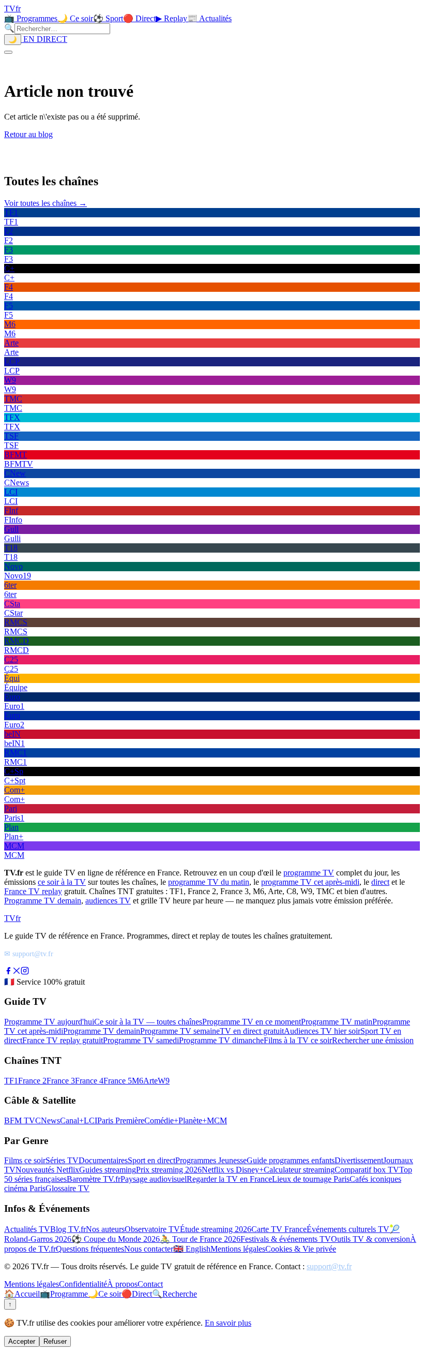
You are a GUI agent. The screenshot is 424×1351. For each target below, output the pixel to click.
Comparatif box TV (367, 1169)
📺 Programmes (30, 18)
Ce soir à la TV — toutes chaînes (148, 1021)
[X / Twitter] (16, 972)
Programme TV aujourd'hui (49, 1021)
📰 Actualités (209, 18)
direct (380, 882)
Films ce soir (25, 1160)
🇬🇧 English (191, 1248)
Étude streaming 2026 (215, 1229)
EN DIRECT (44, 39)
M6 (137, 1080)
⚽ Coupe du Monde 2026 (115, 1239)
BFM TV (19, 1120)
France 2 (32, 1080)
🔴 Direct (139, 18)
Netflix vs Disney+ (233, 1169)
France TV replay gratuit (62, 1040)
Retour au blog (28, 134)
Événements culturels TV (348, 1229)
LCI (90, 1120)
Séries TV (62, 1160)
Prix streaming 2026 (169, 1169)
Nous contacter (148, 1248)
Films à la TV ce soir (298, 1040)
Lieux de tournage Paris (311, 1179)
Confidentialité (83, 1284)
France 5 (117, 1080)
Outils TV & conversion (370, 1239)
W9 (164, 1080)
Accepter (21, 1341)
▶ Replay (171, 18)
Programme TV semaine (180, 1031)
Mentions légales (237, 1248)
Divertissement (359, 1160)
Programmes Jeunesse (211, 1160)
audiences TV (108, 900)
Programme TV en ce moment (251, 1021)
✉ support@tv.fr (28, 953)
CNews (47, 1120)
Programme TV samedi (141, 1040)
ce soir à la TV (62, 882)
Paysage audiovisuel (153, 1179)
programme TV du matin (208, 882)
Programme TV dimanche (221, 1040)
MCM (217, 1120)
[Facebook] (8, 972)
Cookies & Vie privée (300, 1248)
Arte (150, 1080)
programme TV (308, 872)
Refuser (55, 1341)
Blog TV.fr (68, 1229)
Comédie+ (161, 1120)
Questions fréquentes (90, 1248)
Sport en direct (151, 1160)
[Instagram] (25, 972)
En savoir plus (228, 1322)
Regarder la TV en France (229, 1179)
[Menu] (8, 52)
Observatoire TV (152, 1229)
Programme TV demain (42, 900)
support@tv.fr (329, 1266)
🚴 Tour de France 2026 (200, 1239)
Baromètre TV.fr (93, 1179)
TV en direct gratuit (252, 1031)
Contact (150, 1284)
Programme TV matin (336, 1021)
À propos (122, 1284)
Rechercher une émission (373, 1040)
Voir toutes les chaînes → (45, 203)
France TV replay (33, 891)
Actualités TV (27, 1229)
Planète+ (192, 1120)
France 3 (61, 1080)
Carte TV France (279, 1229)
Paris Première (120, 1120)
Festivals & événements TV (285, 1239)
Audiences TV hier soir (322, 1031)
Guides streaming (107, 1169)
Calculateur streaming (299, 1169)
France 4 (89, 1080)
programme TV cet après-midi (310, 882)
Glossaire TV (67, 1188)
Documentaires (103, 1160)
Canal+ (72, 1120)
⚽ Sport (108, 18)
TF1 (11, 1080)
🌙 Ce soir (75, 18)
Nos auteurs (105, 1229)
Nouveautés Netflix (47, 1169)
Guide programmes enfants (291, 1160)
